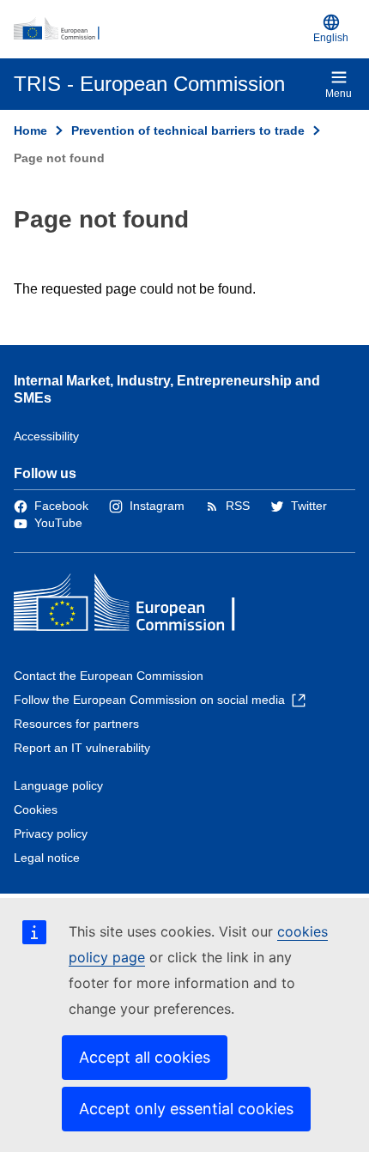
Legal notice (47, 857)
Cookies (35, 809)
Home (30, 130)
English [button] (330, 38)
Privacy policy (51, 833)
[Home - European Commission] (160, 29)
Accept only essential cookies (186, 1109)
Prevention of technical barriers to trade (188, 130)
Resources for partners (76, 724)
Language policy (58, 785)
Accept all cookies (144, 1057)
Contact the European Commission (108, 675)
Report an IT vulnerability (82, 748)
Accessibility (46, 436)
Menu (338, 94)
